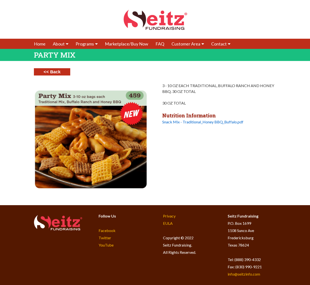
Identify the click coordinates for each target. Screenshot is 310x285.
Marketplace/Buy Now (126, 43)
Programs (85, 43)
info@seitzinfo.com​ (244, 274)
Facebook (107, 230)
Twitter (105, 237)
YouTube (106, 245)
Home (40, 43)
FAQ (159, 43)
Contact (219, 43)
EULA (168, 223)
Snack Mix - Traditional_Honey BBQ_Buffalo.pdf (202, 122)
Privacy (169, 216)
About (59, 43)
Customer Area (185, 43)
